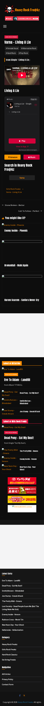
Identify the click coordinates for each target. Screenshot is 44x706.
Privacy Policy (7, 679)
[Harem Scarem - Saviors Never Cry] (22, 276)
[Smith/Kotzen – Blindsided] (10, 402)
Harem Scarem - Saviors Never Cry (21, 300)
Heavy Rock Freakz (11, 374)
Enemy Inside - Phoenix (16, 230)
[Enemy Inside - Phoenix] (13, 225)
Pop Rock (24, 53)
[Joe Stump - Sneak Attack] (10, 412)
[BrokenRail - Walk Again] (22, 242)
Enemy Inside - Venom (28, 459)
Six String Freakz (9, 659)
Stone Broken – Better (14, 205)
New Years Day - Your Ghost (28, 468)
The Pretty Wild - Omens (29, 451)
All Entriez (6, 674)
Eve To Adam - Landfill (17, 380)
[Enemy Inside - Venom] (10, 459)
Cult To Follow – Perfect (28, 211)
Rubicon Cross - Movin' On (12, 619)
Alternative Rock (29, 48)
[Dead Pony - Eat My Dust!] (10, 393)
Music (32, 157)
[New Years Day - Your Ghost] (10, 468)
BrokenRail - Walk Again (16, 265)
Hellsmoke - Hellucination (12, 630)
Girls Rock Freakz (11, 37)
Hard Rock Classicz (9, 654)
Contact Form (7, 684)
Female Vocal (12, 48)
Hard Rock (11, 53)
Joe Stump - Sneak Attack (30, 411)
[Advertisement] (22, 335)
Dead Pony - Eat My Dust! (29, 393)
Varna (22, 177)
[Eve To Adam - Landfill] (22, 369)
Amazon (13, 157)
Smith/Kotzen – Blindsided (26, 402)
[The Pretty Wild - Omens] (10, 451)
